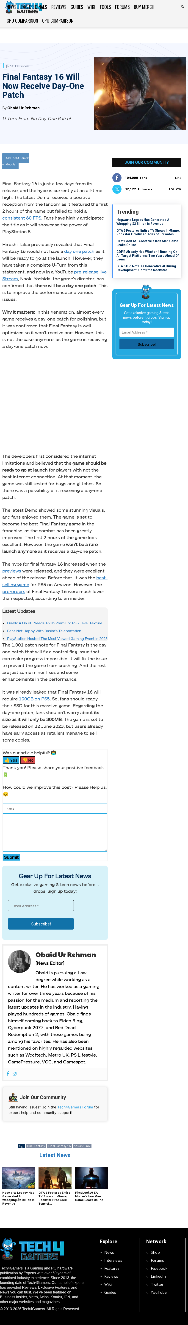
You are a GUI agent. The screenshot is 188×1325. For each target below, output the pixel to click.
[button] (182, 6)
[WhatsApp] (90, 162)
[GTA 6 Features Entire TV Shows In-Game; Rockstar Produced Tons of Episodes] (55, 1178)
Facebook (159, 1268)
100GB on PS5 (34, 698)
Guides (77, 6)
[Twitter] (79, 162)
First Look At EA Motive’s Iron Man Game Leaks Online (89, 1196)
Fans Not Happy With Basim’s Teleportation (44, 630)
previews (11, 570)
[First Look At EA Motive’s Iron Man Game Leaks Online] (91, 1178)
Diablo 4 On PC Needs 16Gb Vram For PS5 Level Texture (54, 623)
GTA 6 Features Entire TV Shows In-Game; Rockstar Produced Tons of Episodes (148, 232)
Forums (122, 6)
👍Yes (11, 760)
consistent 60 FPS (21, 217)
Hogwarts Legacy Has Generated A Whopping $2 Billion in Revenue (18, 1198)
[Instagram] (14, 1073)
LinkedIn (158, 1276)
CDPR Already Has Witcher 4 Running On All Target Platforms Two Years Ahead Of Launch (147, 255)
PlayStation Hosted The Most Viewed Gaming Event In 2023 (57, 638)
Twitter (157, 1284)
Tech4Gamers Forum (75, 1107)
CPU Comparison (57, 20)
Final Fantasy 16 (59, 1146)
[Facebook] (69, 162)
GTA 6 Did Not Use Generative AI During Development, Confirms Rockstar (146, 268)
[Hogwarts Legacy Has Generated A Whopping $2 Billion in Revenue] (18, 1178)
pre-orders (13, 591)
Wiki (91, 6)
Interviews (113, 1260)
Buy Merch (144, 6)
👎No (27, 760)
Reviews (58, 6)
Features (111, 1268)
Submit (11, 857)
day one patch (79, 251)
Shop (155, 1252)
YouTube (159, 1292)
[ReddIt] (100, 162)
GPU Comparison (22, 20)
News (12, 6)
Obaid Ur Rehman (23, 107)
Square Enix (82, 1146)
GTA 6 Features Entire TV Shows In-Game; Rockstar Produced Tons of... (54, 1198)
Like (178, 178)
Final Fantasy (36, 1146)
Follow (175, 189)
